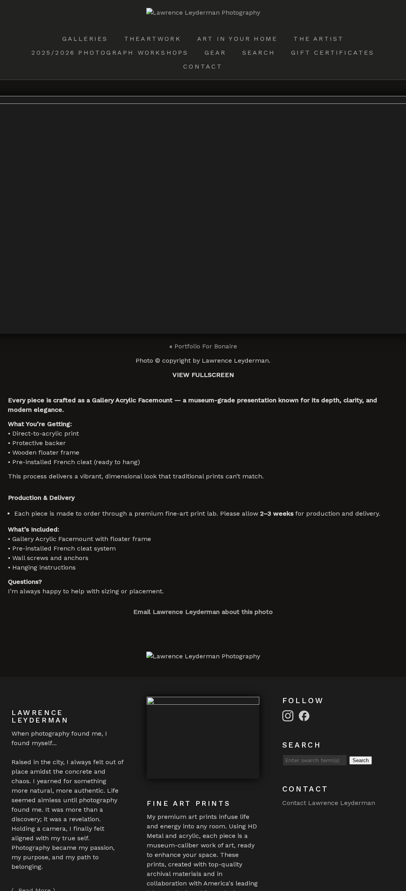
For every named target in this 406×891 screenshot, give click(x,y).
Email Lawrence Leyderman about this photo (203, 612)
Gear (215, 52)
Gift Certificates (332, 52)
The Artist (318, 38)
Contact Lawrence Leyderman (328, 803)
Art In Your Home (237, 38)
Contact (202, 66)
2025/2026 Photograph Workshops (109, 52)
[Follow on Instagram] (289, 715)
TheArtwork (152, 38)
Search (258, 52)
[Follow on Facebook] (305, 715)
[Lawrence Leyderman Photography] (203, 12)
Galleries (85, 38)
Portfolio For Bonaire (205, 346)
